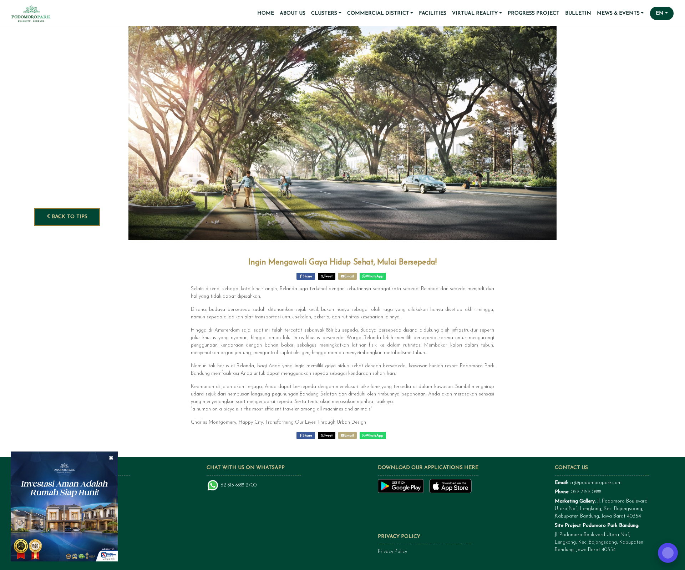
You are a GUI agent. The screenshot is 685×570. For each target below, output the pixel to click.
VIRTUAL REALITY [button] (475, 13)
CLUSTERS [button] (324, 13)
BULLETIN (578, 13)
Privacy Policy (392, 551)
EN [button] (660, 13)
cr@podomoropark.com (595, 482)
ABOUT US (292, 13)
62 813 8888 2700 (239, 485)
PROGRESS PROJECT (533, 13)
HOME (265, 13)
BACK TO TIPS (68, 217)
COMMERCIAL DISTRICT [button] (378, 13)
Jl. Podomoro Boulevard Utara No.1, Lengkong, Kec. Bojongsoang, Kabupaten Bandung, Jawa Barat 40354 (601, 509)
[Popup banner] (64, 506)
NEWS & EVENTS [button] (618, 13)
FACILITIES (432, 13)
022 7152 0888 (586, 492)
